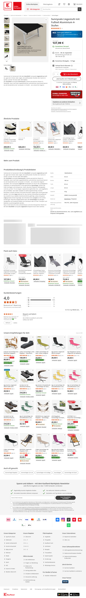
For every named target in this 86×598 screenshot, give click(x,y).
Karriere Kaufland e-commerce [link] (73, 571)
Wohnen (8, 552)
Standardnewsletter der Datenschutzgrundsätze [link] (28, 503)
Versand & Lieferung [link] (31, 577)
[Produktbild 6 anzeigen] (6, 50)
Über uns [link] (67, 540)
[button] (41, 298)
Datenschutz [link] (24, 589)
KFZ (7, 565)
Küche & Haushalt (11, 546)
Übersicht (28, 536)
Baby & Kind (9, 549)
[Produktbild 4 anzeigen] (6, 38)
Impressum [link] (6, 589)
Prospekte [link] (47, 540)
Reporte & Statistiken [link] (70, 536)
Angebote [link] (47, 536)
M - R (26, 546)
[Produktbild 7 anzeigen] (6, 56)
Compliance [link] (15, 589)
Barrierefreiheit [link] (62, 589)
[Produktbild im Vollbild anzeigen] (30, 39)
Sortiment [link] (47, 546)
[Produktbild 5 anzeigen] (6, 44)
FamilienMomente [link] (50, 562)
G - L (26, 543)
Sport (7, 562)
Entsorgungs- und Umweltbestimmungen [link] (45, 589)
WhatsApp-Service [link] (50, 565)
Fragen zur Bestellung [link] (31, 563)
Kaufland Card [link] (49, 543)
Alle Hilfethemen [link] (30, 559)
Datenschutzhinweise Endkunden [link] (70, 557)
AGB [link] (31, 589)
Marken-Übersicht (11, 572)
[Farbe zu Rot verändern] (6, 68)
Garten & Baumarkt (11, 543)
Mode (7, 556)
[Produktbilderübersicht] (7, 39)
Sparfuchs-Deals (10, 536)
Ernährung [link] (48, 559)
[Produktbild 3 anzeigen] (6, 32)
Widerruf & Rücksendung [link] (29, 567)
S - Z (26, 549)
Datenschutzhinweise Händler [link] (72, 553)
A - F (26, 540)
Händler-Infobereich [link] (50, 575)
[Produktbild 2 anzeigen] (6, 26)
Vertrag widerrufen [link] (30, 570)
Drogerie (8, 559)
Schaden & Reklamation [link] (32, 573)
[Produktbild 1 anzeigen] (6, 20)
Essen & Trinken (10, 568)
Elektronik (8, 540)
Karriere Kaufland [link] (69, 568)
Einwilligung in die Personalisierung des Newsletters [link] (36, 508)
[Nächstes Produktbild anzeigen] (6, 61)
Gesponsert (6, 138)
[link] (47, 4)
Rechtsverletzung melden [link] (30, 581)
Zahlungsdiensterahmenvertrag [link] (73, 550)
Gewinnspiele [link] (49, 556)
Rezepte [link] (47, 549)
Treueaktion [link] (48, 552)
